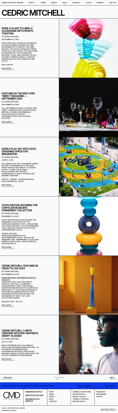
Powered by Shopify (9, 410)
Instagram (101, 394)
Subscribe (109, 386)
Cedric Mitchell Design (12, 3)
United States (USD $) (107, 409)
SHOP (51, 392)
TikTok (99, 397)
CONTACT (53, 401)
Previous (8, 377)
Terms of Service (81, 399)
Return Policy (79, 394)
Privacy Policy (79, 397)
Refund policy (79, 401)
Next (112, 377)
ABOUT (52, 397)
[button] (100, 2)
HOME (51, 394)
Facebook (100, 392)
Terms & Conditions (82, 392)
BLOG (51, 399)
